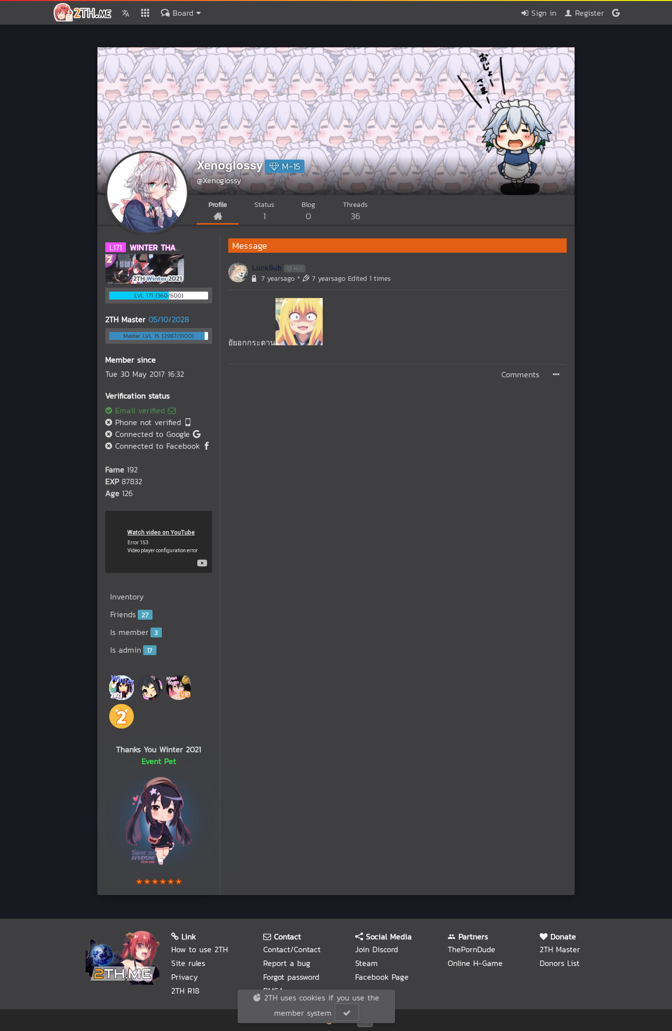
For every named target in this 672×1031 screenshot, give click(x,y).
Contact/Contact (292, 949)
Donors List (560, 963)
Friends (129, 614)
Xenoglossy (230, 164)
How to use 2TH (199, 949)
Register (588, 13)
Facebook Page (382, 977)
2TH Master (560, 949)
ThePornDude (471, 949)
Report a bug (286, 963)
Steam (366, 963)
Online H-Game (475, 963)
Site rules (188, 963)
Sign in (542, 13)
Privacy (184, 977)
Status (264, 211)
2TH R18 (185, 991)
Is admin (131, 650)
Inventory (127, 596)
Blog (308, 211)
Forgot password (291, 977)
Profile (218, 205)
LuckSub (267, 267)
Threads (355, 211)
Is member (134, 632)
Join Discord (376, 949)
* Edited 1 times (344, 278)
